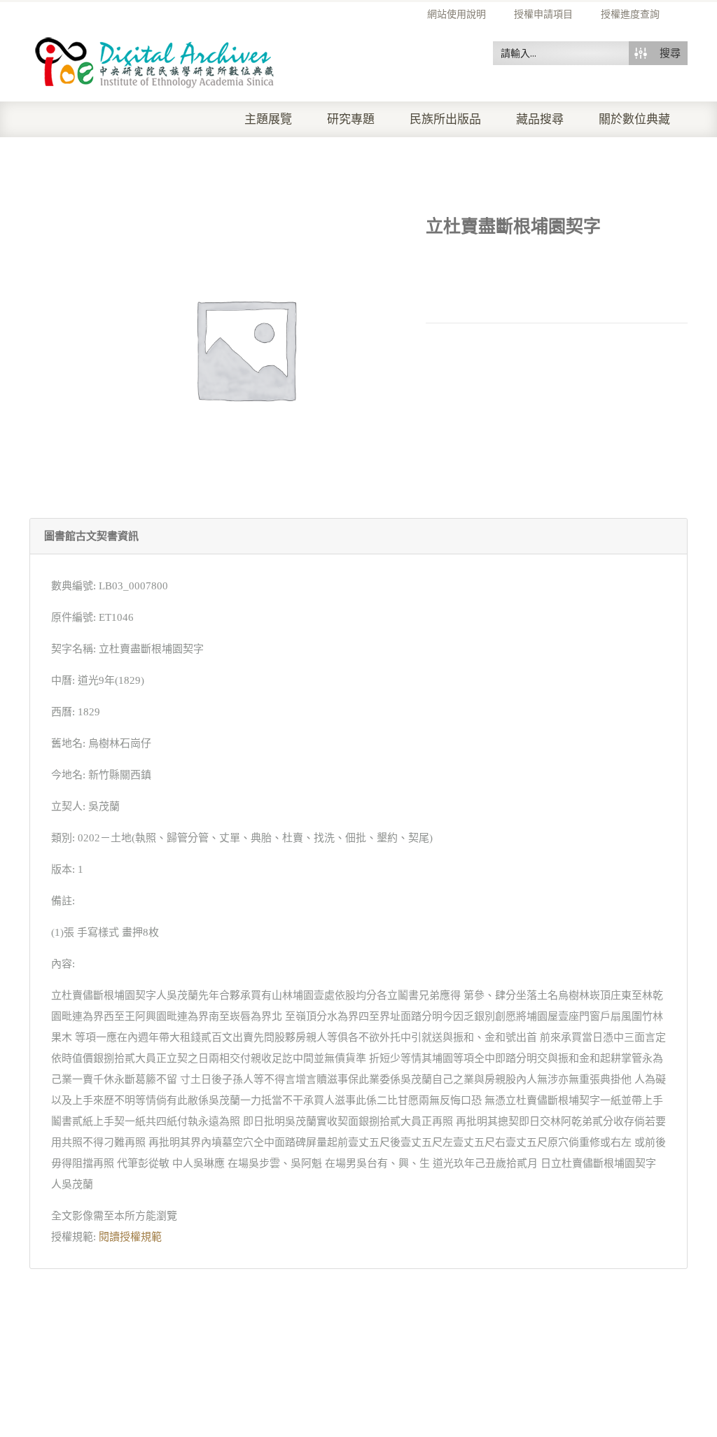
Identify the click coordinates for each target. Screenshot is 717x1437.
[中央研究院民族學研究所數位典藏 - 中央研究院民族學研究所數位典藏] (155, 60)
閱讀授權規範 (130, 1236)
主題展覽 (268, 119)
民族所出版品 (445, 119)
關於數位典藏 (634, 119)
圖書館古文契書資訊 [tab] (91, 536)
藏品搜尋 (540, 119)
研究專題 (351, 119)
